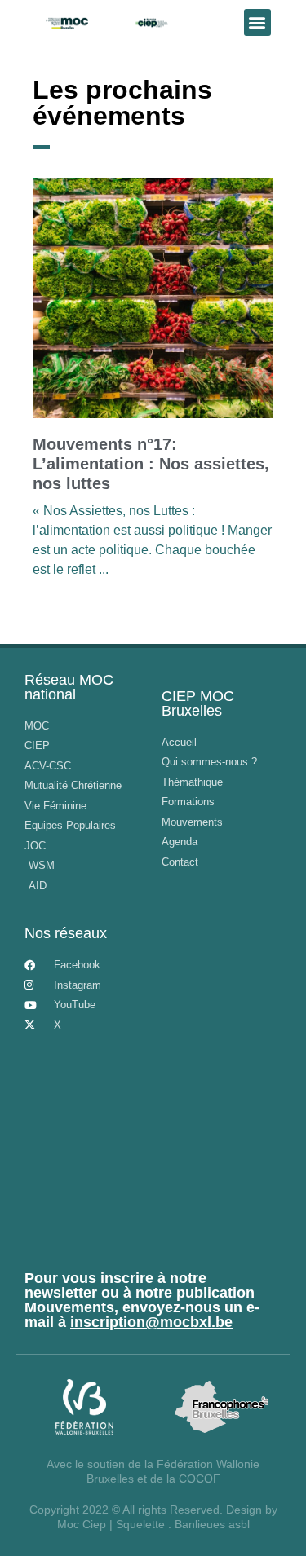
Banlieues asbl (212, 1524)
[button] (257, 22)
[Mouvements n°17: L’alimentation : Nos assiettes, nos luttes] (153, 298)
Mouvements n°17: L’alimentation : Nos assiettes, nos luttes (151, 463)
